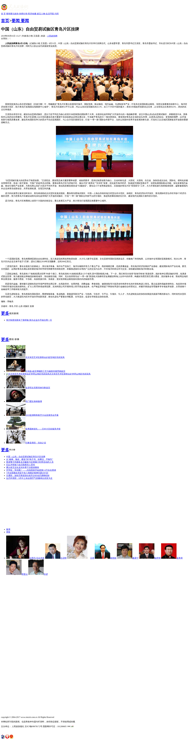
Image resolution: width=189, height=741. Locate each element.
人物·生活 (45, 14)
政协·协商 (18, 14)
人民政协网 (52, 36)
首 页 (3, 14)
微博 (8, 529)
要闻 (8, 14)
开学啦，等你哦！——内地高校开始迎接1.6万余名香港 (31, 470)
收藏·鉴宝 (36, 14)
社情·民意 (27, 14)
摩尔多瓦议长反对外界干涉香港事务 (22, 467)
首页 (5, 20)
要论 (12, 14)
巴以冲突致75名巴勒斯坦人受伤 (20, 465)
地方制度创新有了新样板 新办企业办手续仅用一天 (29, 320)
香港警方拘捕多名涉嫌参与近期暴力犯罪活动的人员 (29, 462)
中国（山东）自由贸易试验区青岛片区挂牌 (25, 457)
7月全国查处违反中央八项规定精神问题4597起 (27, 473)
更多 (5, 313)
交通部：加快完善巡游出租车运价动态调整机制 (27, 475)
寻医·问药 (54, 14)
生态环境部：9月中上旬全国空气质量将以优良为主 (29, 478)
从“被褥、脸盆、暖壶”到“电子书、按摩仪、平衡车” (29, 459)
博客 (8, 532)
